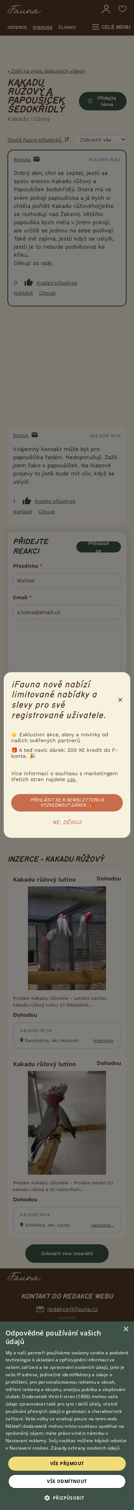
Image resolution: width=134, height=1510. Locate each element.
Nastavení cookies (29, 1448)
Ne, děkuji (67, 822)
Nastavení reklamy (26, 1440)
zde (71, 779)
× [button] (125, 1329)
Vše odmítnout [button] (67, 1481)
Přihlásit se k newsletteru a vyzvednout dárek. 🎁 (67, 802)
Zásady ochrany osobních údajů (85, 1448)
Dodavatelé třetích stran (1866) (56, 1396)
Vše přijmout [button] (67, 1463)
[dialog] (67, 1415)
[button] (67, 1497)
